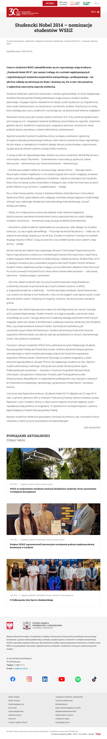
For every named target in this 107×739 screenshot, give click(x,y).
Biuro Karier (12, 708)
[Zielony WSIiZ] (87, 3)
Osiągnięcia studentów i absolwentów (69, 697)
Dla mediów (83, 734)
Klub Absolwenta (61, 704)
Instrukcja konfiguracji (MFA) (61, 734)
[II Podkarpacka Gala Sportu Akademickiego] (53, 574)
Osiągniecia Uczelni (27, 484)
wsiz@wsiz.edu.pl (20, 668)
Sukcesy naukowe (40, 484)
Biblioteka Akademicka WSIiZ (65, 711)
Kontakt (91, 734)
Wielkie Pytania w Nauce (64, 715)
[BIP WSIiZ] (97, 734)
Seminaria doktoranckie (64, 701)
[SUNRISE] (75, 3)
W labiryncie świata (62, 719)
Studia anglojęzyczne (16, 704)
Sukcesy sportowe (52, 595)
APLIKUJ (50, 3)
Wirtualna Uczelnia (63, 3)
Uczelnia (50, 484)
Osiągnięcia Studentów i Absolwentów (33, 540)
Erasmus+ (12, 719)
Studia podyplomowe (15, 711)
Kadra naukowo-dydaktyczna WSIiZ (68, 708)
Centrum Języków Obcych (17, 722)
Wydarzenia (69, 595)
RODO (75, 734)
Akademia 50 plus (14, 715)
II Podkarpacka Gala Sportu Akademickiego (31, 600)
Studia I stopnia (14, 697)
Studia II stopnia (14, 701)
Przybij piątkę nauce (62, 722)
